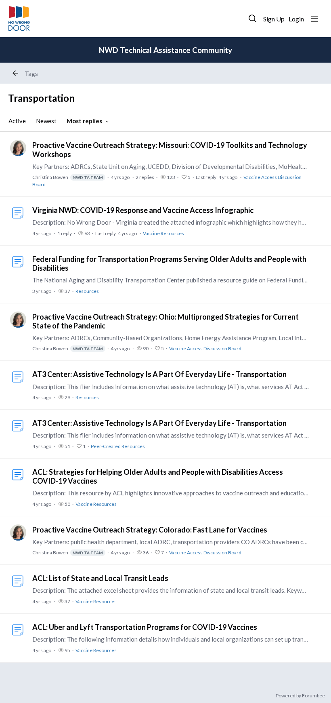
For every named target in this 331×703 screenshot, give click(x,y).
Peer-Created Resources (118, 446)
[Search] (252, 18)
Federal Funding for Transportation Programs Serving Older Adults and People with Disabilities (169, 263)
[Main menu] (314, 18)
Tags (31, 73)
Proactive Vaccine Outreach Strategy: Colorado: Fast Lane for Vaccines (149, 529)
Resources (87, 291)
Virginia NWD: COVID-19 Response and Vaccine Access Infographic (142, 210)
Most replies (84, 120)
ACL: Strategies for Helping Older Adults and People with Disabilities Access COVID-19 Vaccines (157, 476)
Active (17, 120)
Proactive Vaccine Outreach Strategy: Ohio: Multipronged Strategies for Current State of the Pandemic (165, 321)
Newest (46, 120)
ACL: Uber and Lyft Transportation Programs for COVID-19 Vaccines (144, 627)
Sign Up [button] (274, 19)
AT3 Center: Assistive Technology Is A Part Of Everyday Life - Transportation (159, 374)
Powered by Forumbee (300, 696)
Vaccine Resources (163, 233)
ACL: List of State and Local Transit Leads (100, 578)
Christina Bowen (67, 177)
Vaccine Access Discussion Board (205, 348)
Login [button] (296, 19)
